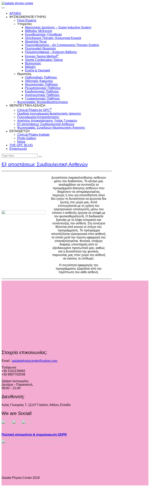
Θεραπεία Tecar (36, 41)
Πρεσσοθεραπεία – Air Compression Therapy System (62, 45)
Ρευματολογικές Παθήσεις (43, 88)
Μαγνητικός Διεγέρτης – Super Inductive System (58, 27)
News (21, 141)
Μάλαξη (30, 67)
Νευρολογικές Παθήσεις (41, 84)
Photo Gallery (26, 138)
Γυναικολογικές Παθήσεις (42, 98)
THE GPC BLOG (21, 145)
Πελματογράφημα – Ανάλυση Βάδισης (51, 52)
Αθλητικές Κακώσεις (39, 81)
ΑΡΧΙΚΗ (15, 13)
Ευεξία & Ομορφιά (37, 70)
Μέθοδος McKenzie (38, 31)
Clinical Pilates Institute (33, 134)
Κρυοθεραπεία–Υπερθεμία (43, 34)
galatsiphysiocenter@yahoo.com (34, 360)
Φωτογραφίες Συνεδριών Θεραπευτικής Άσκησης (51, 127)
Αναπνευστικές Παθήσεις (42, 95)
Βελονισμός (33, 63)
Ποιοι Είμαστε (26, 20)
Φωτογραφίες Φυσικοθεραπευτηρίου (42, 102)
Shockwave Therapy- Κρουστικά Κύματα (53, 38)
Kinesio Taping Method (42, 56)
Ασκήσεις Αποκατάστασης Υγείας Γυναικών (47, 120)
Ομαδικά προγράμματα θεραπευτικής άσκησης (49, 113)
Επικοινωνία (18, 148)
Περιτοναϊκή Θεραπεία (40, 48)
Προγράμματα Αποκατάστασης (38, 117)
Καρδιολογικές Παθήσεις (42, 91)
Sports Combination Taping (44, 60)
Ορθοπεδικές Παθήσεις (41, 77)
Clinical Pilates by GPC (34, 110)
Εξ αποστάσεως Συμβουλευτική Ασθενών (45, 124)
